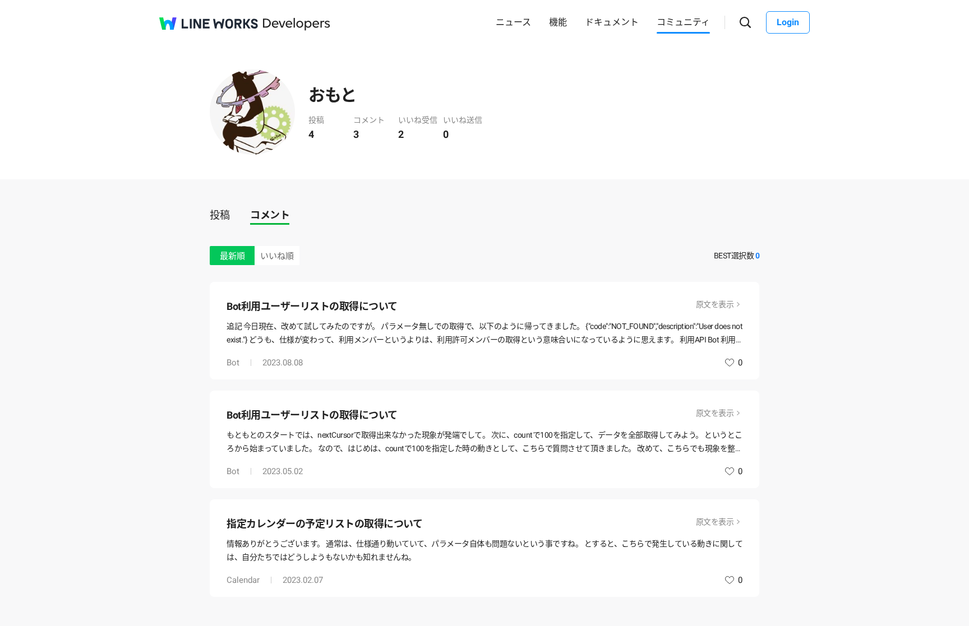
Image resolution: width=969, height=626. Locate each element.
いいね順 (277, 256)
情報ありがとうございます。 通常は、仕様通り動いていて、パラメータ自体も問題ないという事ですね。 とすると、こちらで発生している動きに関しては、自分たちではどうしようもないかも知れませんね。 (484, 550)
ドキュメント (612, 22)
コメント (269, 215)
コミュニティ (683, 22)
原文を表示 (715, 304)
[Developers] (296, 24)
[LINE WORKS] (208, 23)
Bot (233, 363)
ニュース (513, 22)
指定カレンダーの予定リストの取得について (324, 524)
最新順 (232, 256)
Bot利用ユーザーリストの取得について (312, 306)
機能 (558, 22)
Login (788, 22)
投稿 (219, 215)
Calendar (243, 580)
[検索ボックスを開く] (746, 23)
